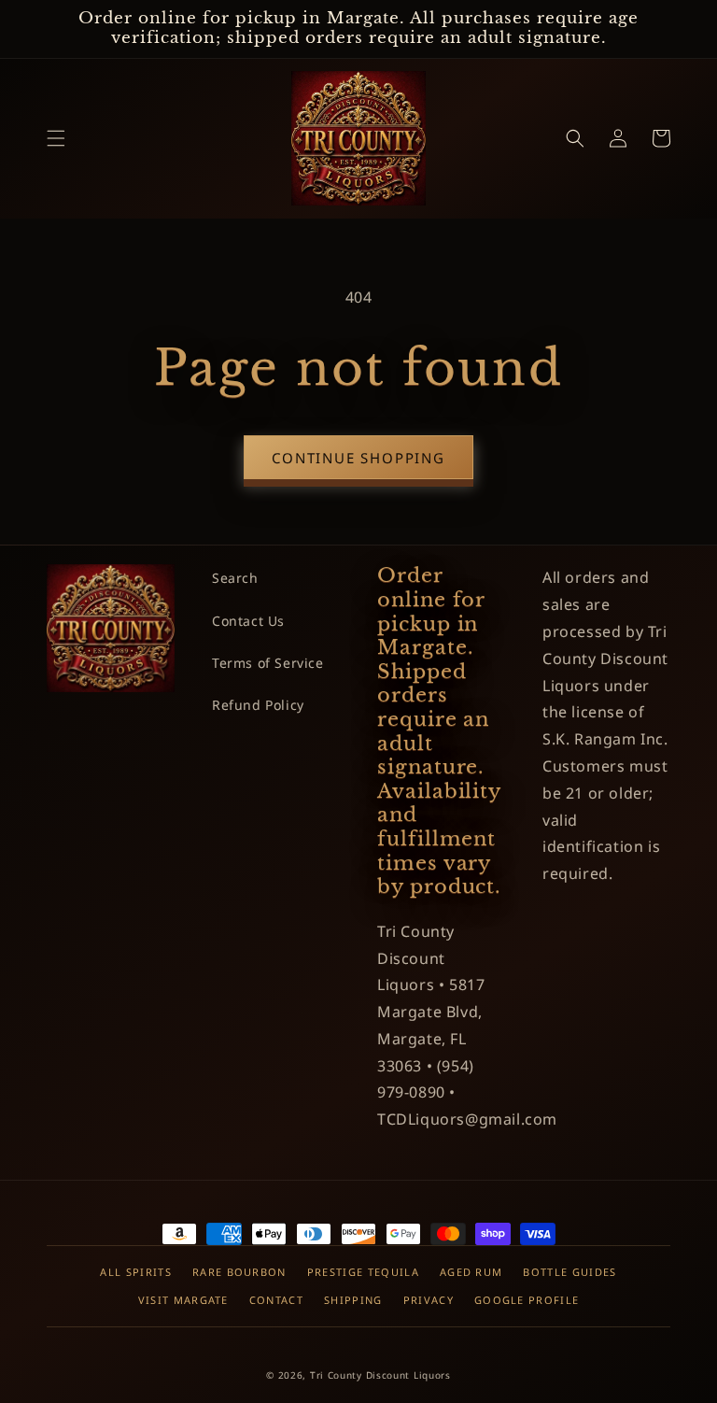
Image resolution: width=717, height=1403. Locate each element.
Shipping (353, 1300)
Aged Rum (471, 1272)
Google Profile (526, 1300)
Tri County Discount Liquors (380, 1375)
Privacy (428, 1300)
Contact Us (248, 621)
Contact (276, 1300)
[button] (56, 138)
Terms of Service (268, 663)
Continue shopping (358, 457)
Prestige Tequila (363, 1272)
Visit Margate (183, 1300)
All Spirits (136, 1272)
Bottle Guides (569, 1272)
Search (235, 578)
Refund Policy (258, 705)
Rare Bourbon (239, 1272)
